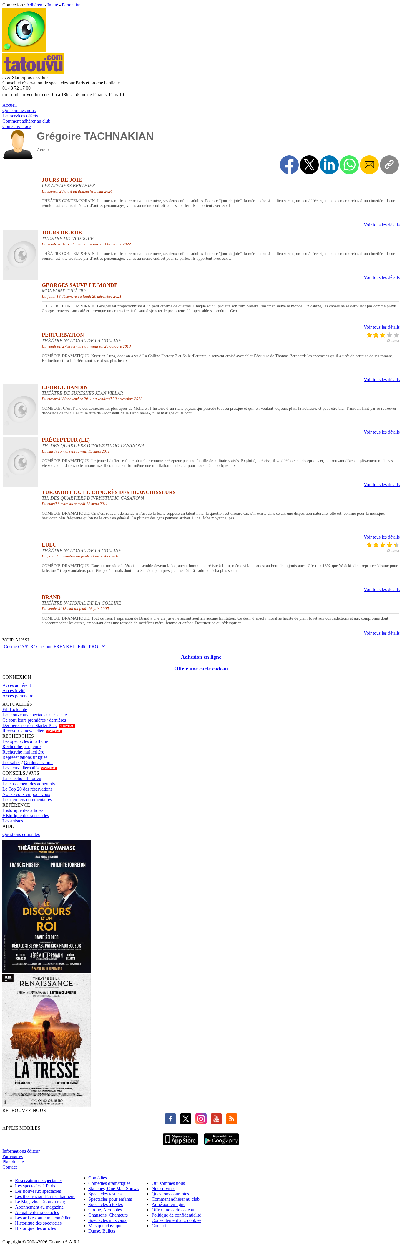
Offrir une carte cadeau (201, 669)
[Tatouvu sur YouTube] (215, 1122)
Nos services (163, 1188)
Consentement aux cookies (176, 1220)
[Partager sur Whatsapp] (349, 164)
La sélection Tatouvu (21, 778)
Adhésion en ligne (201, 657)
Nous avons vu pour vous (26, 794)
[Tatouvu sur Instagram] (199, 1122)
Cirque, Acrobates (105, 1209)
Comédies (97, 1177)
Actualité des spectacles (37, 1212)
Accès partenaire (17, 695)
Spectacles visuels (105, 1193)
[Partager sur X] (309, 164)
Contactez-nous (16, 126)
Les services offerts (20, 115)
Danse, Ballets (101, 1230)
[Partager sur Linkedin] (329, 164)
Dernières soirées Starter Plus (29, 725)
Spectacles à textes (105, 1204)
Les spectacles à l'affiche (25, 741)
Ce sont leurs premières (24, 720)
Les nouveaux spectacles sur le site (34, 714)
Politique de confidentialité (176, 1215)
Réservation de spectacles (38, 1180)
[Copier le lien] (389, 164)
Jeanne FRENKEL (57, 646)
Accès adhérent (16, 685)
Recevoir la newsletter (23, 730)
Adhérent (35, 4)
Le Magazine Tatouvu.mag (40, 1201)
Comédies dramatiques (109, 1183)
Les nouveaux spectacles (38, 1191)
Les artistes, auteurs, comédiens (44, 1217)
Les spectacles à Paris (35, 1185)
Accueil (9, 105)
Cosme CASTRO (20, 646)
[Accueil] (24, 50)
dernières (57, 720)
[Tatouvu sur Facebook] (170, 1122)
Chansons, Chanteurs (108, 1215)
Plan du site (13, 1161)
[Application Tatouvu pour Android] (222, 1145)
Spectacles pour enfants (110, 1199)
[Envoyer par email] (369, 164)
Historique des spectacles (25, 815)
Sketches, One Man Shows (113, 1188)
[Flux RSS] (230, 1122)
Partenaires (12, 1156)
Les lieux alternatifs (20, 767)
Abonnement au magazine (39, 1207)
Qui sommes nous (19, 110)
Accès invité (13, 690)
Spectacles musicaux (107, 1220)
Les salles (11, 762)
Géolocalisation (38, 762)
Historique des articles (22, 810)
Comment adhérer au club (26, 121)
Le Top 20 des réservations (27, 789)
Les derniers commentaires (27, 799)
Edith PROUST (92, 646)
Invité (52, 4)
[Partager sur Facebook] (289, 164)
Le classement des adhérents (28, 783)
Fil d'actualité (14, 709)
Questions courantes (21, 834)
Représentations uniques (24, 757)
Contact (9, 1166)
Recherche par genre (21, 746)
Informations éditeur (21, 1151)
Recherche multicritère (23, 751)
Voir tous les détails (382, 224)
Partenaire (71, 4)
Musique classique (105, 1225)
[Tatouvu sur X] (184, 1122)
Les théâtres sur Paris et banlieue (45, 1196)
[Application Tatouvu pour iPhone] (180, 1145)
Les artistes (12, 820)
